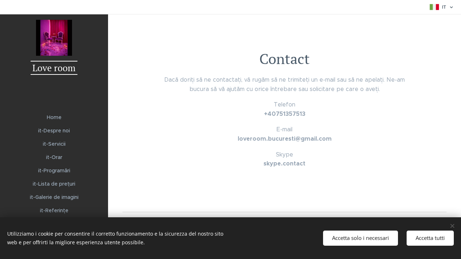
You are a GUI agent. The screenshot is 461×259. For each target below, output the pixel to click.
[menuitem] (54, 117)
